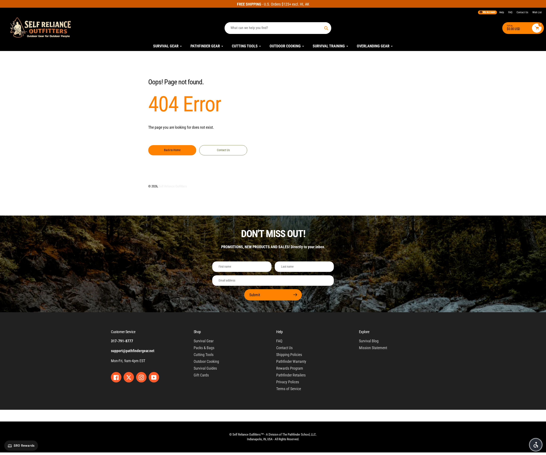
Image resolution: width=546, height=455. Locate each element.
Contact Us (522, 12)
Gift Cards (201, 375)
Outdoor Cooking (206, 361)
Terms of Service (288, 388)
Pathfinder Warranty (291, 361)
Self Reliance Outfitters (173, 186)
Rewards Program (289, 368)
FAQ (510, 12)
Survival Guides (205, 368)
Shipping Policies (289, 354)
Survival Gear (203, 341)
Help (501, 12)
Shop (197, 332)
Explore (364, 332)
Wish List (537, 12)
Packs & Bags (204, 348)
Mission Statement (373, 348)
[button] (536, 445)
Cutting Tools (203, 354)
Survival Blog (369, 341)
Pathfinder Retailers (291, 375)
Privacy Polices (287, 382)
